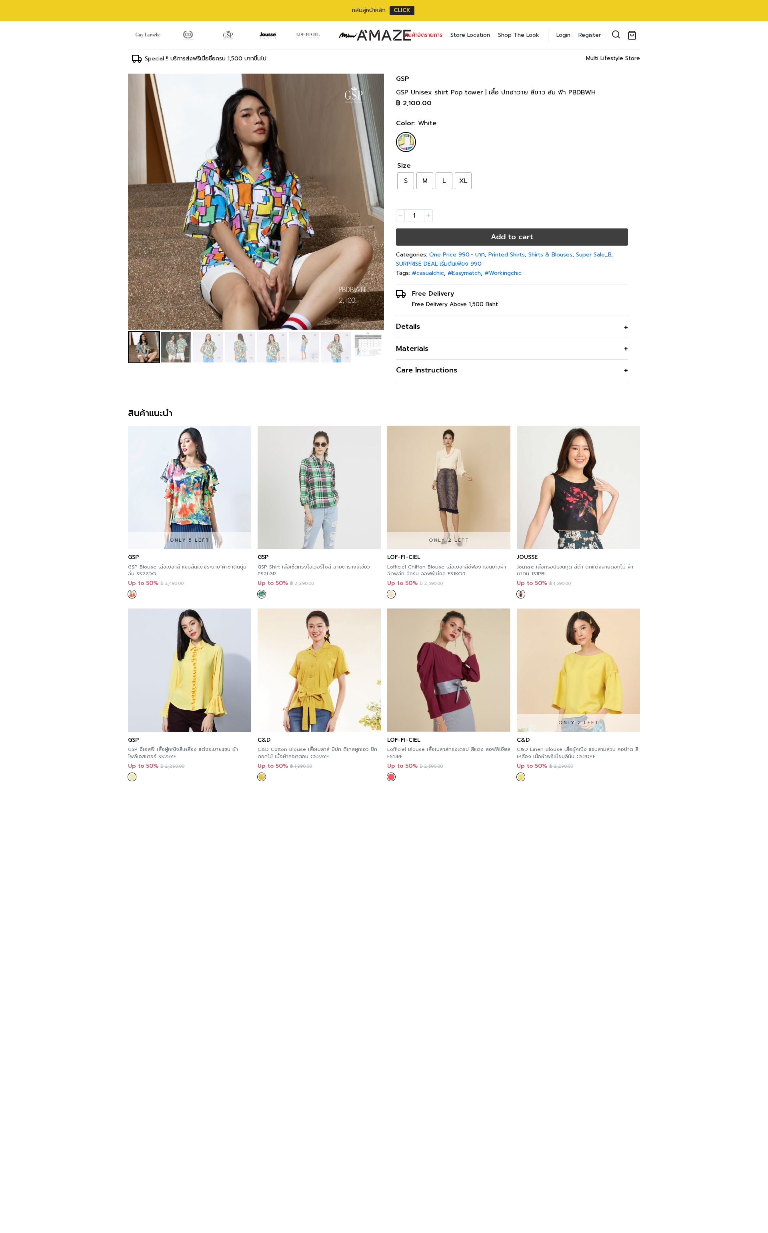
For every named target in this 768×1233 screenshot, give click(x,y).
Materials (412, 348)
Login (563, 35)
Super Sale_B (593, 254)
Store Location (470, 35)
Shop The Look (518, 35)
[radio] (406, 181)
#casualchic (428, 273)
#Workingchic (503, 273)
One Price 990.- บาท (457, 254)
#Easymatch (464, 273)
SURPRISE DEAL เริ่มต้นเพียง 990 (439, 264)
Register (589, 35)
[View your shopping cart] (633, 35)
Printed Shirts (506, 254)
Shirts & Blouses (550, 254)
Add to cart (512, 236)
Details (408, 326)
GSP (402, 79)
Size (404, 165)
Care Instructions (426, 370)
